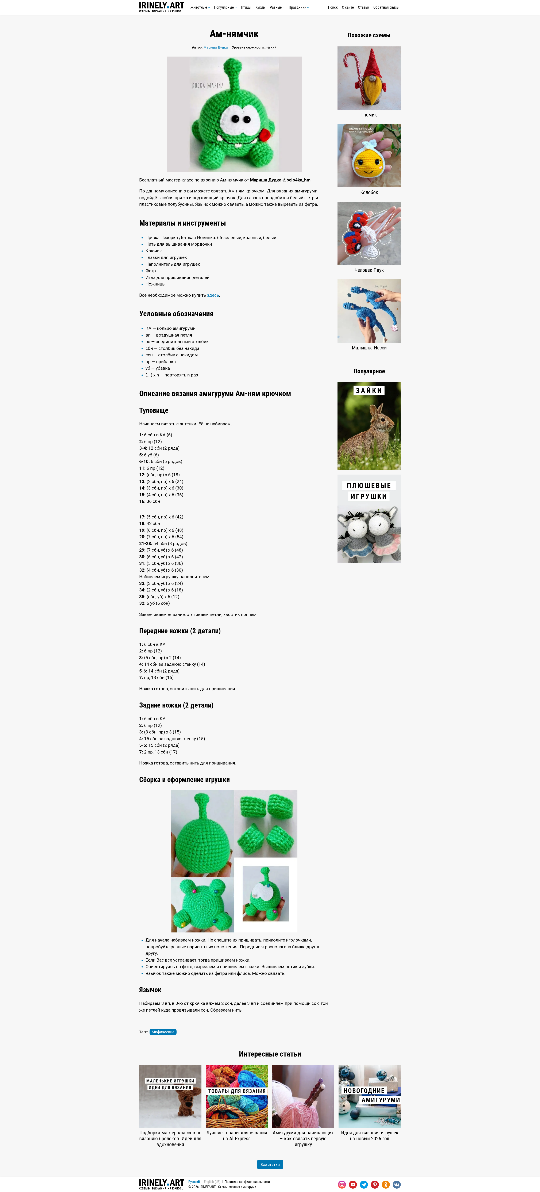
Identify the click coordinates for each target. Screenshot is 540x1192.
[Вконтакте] (397, 1185)
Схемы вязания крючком (161, 11)
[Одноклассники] (386, 1185)
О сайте (348, 7)
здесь (213, 295)
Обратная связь (386, 7)
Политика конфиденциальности (247, 1182)
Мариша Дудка (216, 47)
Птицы (246, 7)
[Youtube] (353, 1185)
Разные (276, 7)
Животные (199, 7)
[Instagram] (342, 1185)
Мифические (163, 1032)
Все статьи (270, 1164)
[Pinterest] (375, 1185)
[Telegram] (364, 1185)
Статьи (363, 7)
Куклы (260, 7)
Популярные (224, 7)
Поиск (333, 7)
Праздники (298, 7)
